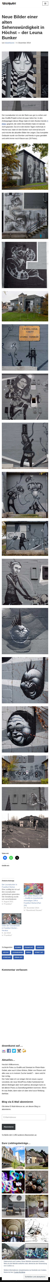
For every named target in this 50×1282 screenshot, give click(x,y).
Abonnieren (9, 1127)
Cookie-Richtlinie (19, 1272)
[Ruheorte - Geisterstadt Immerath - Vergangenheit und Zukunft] (36, 1158)
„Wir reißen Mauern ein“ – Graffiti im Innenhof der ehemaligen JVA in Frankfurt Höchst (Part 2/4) (33, 900)
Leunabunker (17, 952)
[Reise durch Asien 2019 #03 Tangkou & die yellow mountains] (13, 1255)
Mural (28, 952)
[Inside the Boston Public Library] (13, 1231)
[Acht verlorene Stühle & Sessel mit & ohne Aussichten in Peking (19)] (13, 1207)
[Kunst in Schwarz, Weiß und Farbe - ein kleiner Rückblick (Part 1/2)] (36, 1255)
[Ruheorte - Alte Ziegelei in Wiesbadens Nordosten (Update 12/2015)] (36, 1207)
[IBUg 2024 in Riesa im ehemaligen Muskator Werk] (13, 1158)
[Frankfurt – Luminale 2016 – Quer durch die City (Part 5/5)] (13, 1182)
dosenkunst (9, 43)
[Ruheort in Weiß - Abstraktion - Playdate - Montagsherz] (36, 1231)
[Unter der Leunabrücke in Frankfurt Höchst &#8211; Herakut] (11, 918)
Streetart (7, 957)
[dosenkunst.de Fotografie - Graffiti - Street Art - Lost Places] (9, 3)
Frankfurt (29, 947)
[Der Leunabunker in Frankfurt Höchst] (13, 894)
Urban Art (19, 957)
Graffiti (40, 947)
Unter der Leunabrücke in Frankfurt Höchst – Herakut (11, 928)
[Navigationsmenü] (45, 3)
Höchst (6, 952)
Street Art (39, 952)
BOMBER (18, 947)
